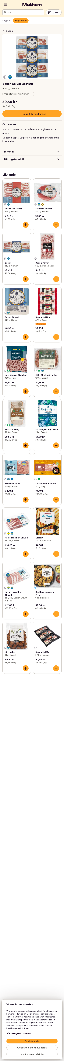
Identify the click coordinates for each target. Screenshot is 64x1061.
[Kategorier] (5, 5)
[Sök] (5, 12)
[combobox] (25, 12)
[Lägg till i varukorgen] (26, 225)
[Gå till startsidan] (32, 5)
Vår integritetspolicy (18, 1033)
